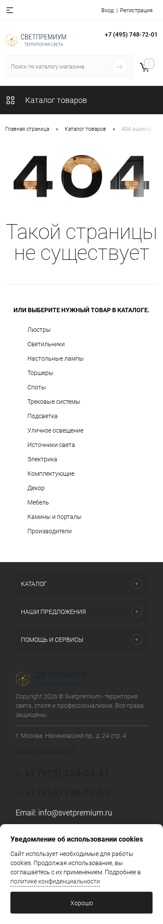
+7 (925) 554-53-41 (67, 773)
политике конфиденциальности (55, 881)
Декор (36, 487)
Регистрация (136, 10)
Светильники (46, 344)
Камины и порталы (54, 516)
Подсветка (42, 416)
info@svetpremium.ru (75, 812)
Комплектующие (50, 473)
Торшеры (40, 372)
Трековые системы (53, 401)
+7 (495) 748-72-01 (131, 34)
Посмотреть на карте (45, 750)
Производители (49, 531)
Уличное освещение (55, 430)
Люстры (39, 329)
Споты (36, 387)
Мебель (38, 502)
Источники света (51, 444)
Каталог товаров (55, 100)
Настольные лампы (55, 358)
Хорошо (81, 903)
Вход (107, 10)
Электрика (42, 459)
